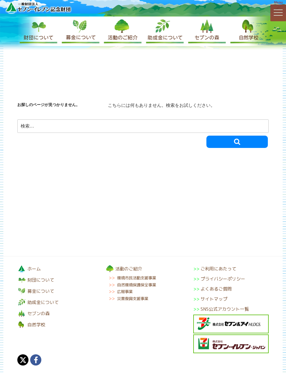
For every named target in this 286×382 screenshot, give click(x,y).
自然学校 (248, 31)
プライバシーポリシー (223, 279)
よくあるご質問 (216, 289)
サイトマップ (214, 299)
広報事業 (125, 291)
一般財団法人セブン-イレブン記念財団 (38, 7)
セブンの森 (206, 31)
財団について (38, 31)
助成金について (164, 31)
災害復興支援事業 (132, 298)
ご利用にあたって (218, 269)
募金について (80, 31)
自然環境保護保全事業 (136, 285)
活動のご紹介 (122, 31)
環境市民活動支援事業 (136, 278)
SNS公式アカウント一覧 (225, 309)
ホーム (34, 269)
